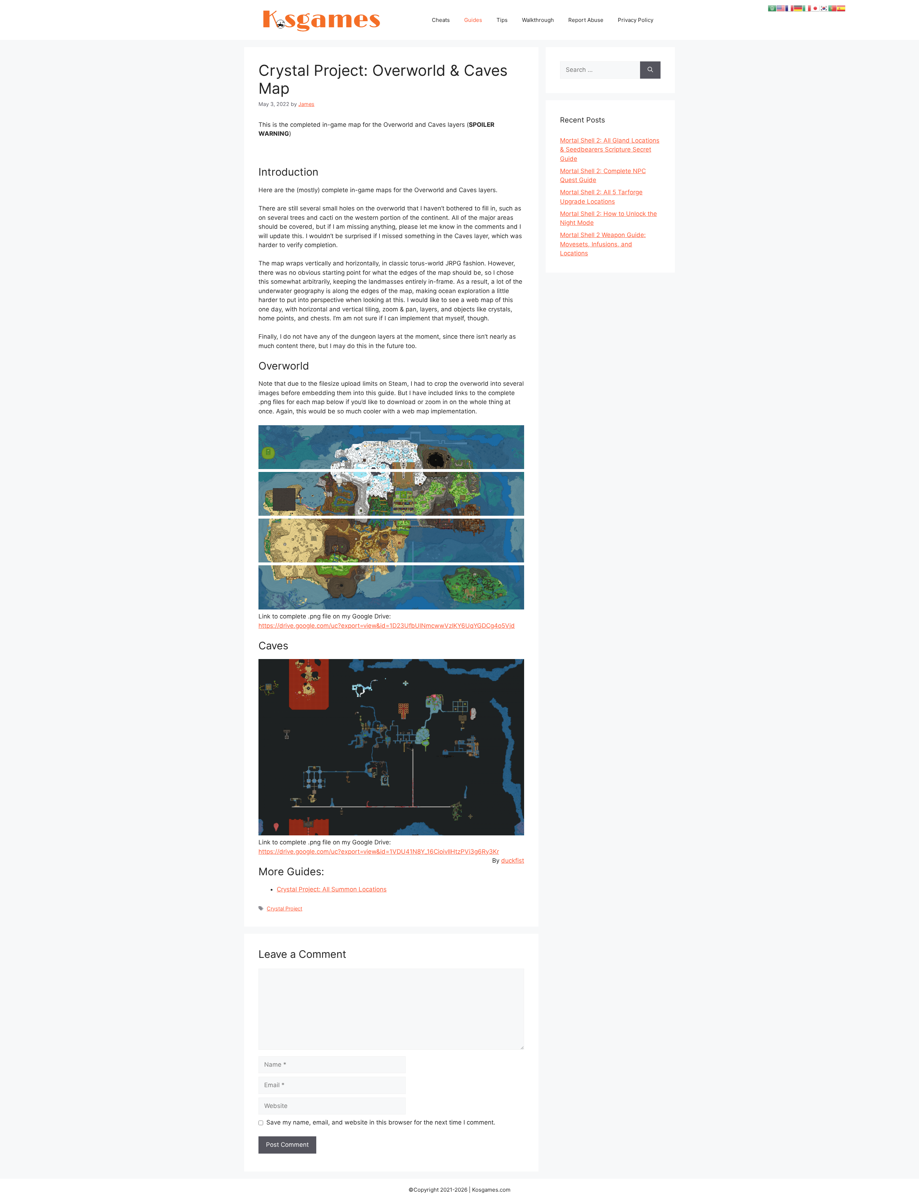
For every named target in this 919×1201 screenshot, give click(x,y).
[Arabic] (772, 7)
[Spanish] (841, 7)
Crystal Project (284, 908)
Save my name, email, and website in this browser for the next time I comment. (380, 1122)
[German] (798, 7)
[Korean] (824, 7)
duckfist (512, 860)
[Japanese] (815, 7)
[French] (789, 7)
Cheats (441, 20)
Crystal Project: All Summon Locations (332, 889)
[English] (780, 7)
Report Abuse (585, 20)
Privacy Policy (635, 20)
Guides (473, 20)
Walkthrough (538, 20)
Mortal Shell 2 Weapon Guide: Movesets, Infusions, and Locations (603, 244)
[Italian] (806, 7)
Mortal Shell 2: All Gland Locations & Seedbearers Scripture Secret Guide (609, 149)
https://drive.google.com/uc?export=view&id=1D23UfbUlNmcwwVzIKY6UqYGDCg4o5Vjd (386, 625)
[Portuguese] (832, 7)
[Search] (650, 70)
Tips (502, 20)
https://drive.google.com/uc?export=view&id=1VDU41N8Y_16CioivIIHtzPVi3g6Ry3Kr (378, 851)
